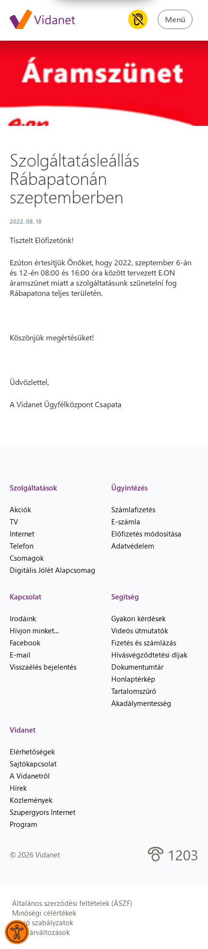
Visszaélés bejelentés (43, 667)
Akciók (20, 509)
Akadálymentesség (141, 703)
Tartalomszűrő (133, 691)
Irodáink (23, 618)
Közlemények (31, 800)
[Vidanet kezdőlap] (42, 20)
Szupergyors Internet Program (42, 818)
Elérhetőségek (32, 751)
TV (14, 521)
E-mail (20, 654)
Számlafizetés (133, 509)
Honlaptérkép (133, 679)
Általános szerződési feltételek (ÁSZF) (72, 903)
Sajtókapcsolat (33, 763)
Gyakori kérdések (138, 618)
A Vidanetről (30, 776)
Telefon (21, 546)
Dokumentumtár (137, 667)
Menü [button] (175, 19)
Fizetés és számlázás (143, 642)
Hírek (18, 788)
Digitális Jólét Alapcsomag (52, 570)
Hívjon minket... (34, 630)
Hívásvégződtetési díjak (149, 654)
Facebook (25, 642)
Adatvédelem (132, 546)
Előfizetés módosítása (146, 533)
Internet (22, 533)
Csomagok (27, 558)
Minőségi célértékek (44, 913)
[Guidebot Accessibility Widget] (17, 932)
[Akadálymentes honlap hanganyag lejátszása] (138, 19)
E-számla (125, 521)
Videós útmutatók (139, 630)
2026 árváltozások (41, 932)
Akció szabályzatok (42, 922)
